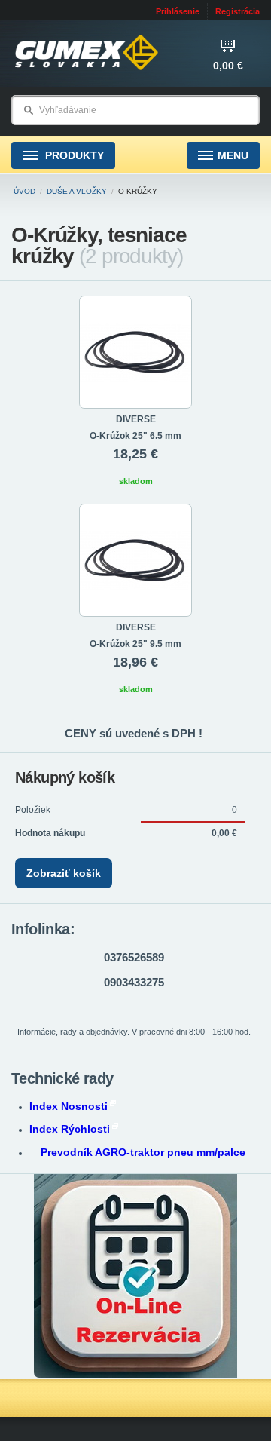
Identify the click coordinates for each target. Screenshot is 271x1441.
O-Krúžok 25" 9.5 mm (135, 644)
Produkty (73, 155)
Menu (233, 155)
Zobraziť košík (63, 873)
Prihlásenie (177, 11)
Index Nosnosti (68, 1106)
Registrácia (237, 11)
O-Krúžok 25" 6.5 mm (135, 436)
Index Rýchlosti (69, 1129)
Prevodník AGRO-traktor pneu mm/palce (143, 1152)
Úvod (24, 191)
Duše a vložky (77, 191)
